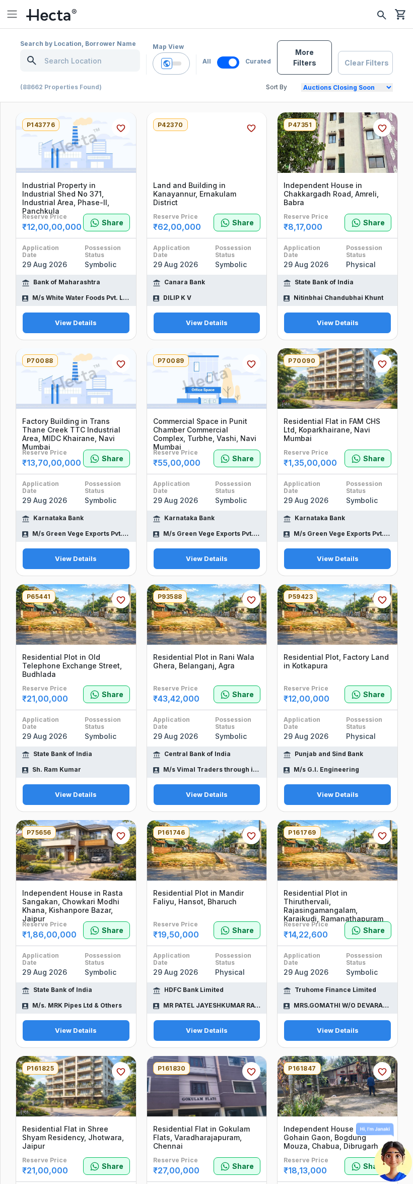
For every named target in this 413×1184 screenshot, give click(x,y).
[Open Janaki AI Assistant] (393, 1154)
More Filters (304, 57)
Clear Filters (367, 62)
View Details (76, 323)
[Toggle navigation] (12, 14)
